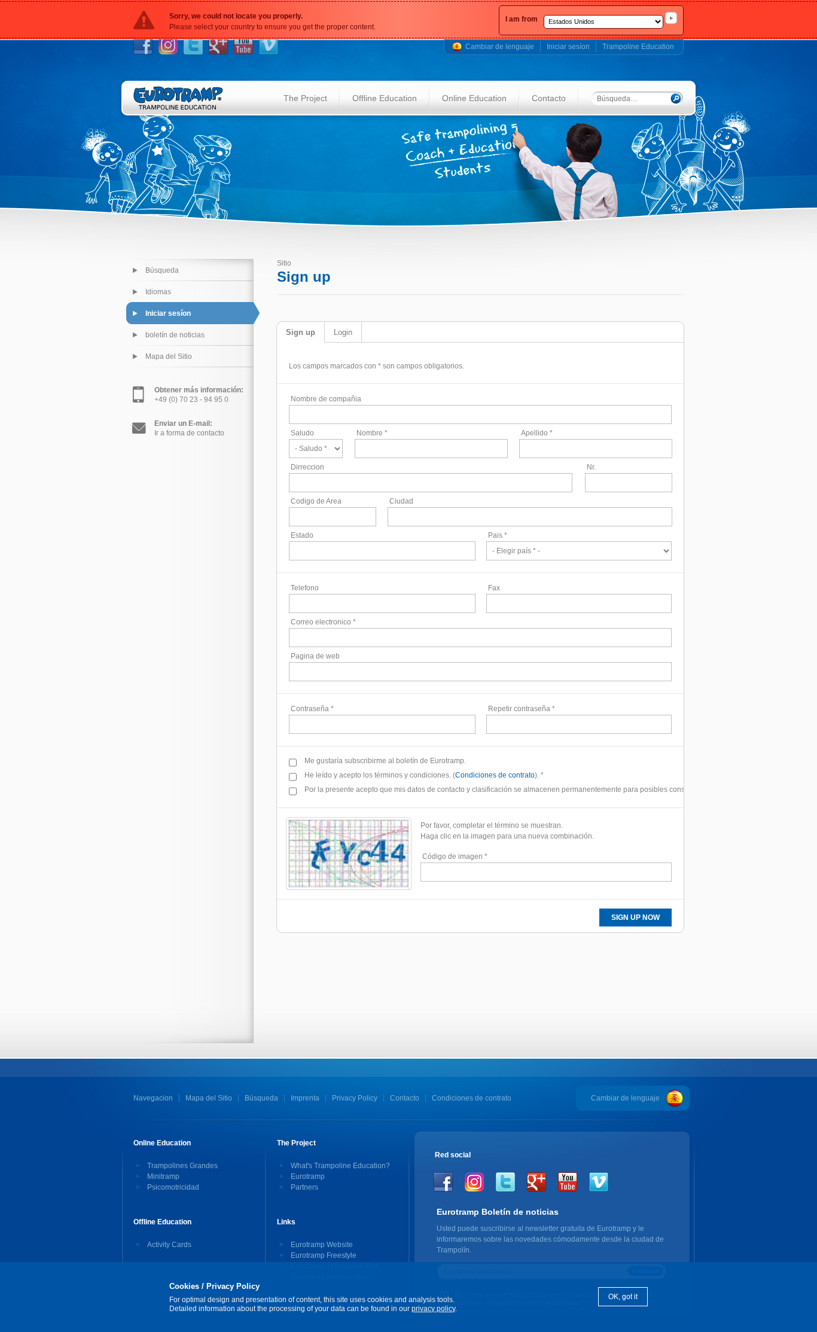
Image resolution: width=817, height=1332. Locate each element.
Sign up (300, 332)
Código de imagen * (454, 856)
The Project (305, 98)
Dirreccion (307, 467)
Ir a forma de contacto (189, 428)
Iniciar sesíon (568, 46)
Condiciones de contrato (495, 775)
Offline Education (384, 98)
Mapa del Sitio (168, 356)
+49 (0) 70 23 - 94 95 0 (198, 395)
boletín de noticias (175, 335)
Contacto (549, 98)
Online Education (474, 98)
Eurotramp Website (322, 1244)
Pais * (497, 535)
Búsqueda (162, 270)
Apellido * (537, 433)
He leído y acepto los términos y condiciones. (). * (424, 775)
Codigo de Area (316, 501)
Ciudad (401, 501)
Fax (494, 588)
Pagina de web (315, 656)
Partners (304, 1187)
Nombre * (372, 433)
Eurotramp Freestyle (323, 1255)
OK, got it (623, 1297)
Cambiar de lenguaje (499, 46)
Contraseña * (312, 709)
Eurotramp (308, 1176)
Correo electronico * (323, 622)
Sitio (284, 263)
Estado (302, 535)
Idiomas (158, 292)
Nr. (591, 467)
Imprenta (305, 1098)
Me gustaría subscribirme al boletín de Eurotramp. (385, 761)
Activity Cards (169, 1244)
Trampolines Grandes (182, 1166)
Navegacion (153, 1098)
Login (343, 332)
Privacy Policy (354, 1098)
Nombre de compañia (326, 399)
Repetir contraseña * (521, 709)
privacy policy (433, 1308)
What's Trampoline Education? (340, 1166)
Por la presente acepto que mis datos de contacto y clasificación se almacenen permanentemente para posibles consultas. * (498, 789)
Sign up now (635, 917)
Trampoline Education (638, 46)
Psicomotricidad (173, 1187)
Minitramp (163, 1176)
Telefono (305, 588)
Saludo (302, 433)
